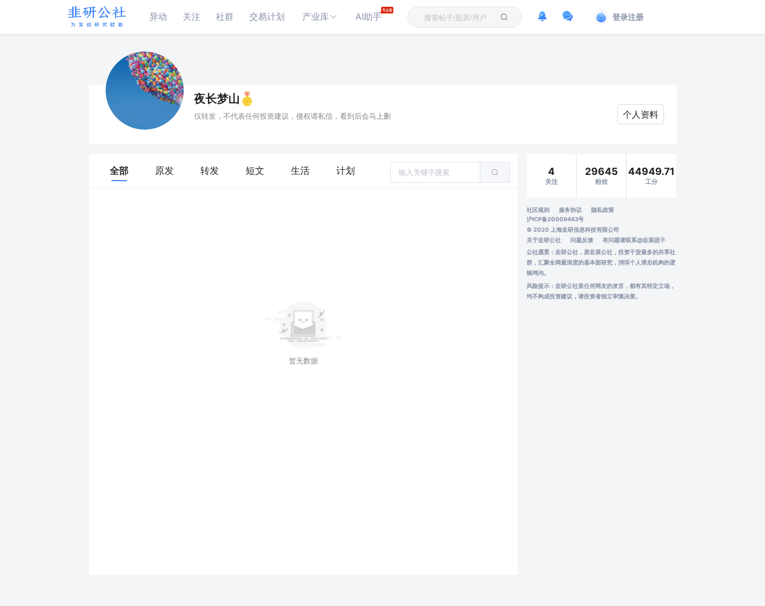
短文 (255, 170)
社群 (225, 16)
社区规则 (538, 209)
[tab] (119, 170)
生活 (300, 170)
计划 (345, 170)
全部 (119, 170)
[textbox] (458, 17)
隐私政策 (602, 209)
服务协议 (570, 209)
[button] (320, 17)
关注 (191, 16)
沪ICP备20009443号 (555, 219)
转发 (209, 170)
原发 (164, 170)
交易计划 (267, 16)
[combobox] (458, 17)
